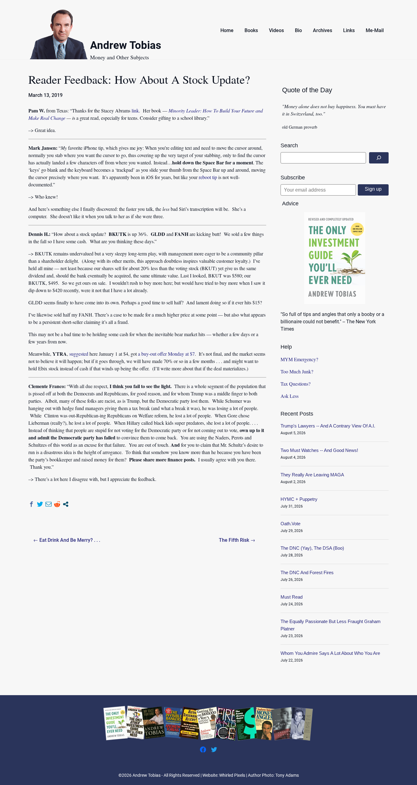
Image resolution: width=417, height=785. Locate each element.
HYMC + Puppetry (299, 499)
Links (349, 30)
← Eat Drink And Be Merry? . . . (66, 540)
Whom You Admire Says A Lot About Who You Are (330, 653)
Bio (298, 30)
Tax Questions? (295, 383)
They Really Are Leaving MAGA (312, 474)
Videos (276, 30)
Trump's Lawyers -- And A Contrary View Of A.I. (328, 425)
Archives (322, 30)
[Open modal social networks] (66, 504)
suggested (78, 353)
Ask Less (290, 396)
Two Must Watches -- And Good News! (319, 450)
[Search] (379, 157)
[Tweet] (40, 504)
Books (251, 30)
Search (289, 145)
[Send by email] (48, 504)
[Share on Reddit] (57, 504)
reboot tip (208, 177)
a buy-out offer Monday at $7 (166, 353)
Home (227, 30)
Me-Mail (375, 30)
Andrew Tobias (125, 46)
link (135, 110)
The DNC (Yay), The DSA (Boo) (312, 548)
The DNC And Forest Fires (307, 572)
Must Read (292, 597)
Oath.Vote (290, 523)
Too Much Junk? (297, 371)
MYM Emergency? (299, 359)
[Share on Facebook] (31, 504)
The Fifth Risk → (237, 540)
